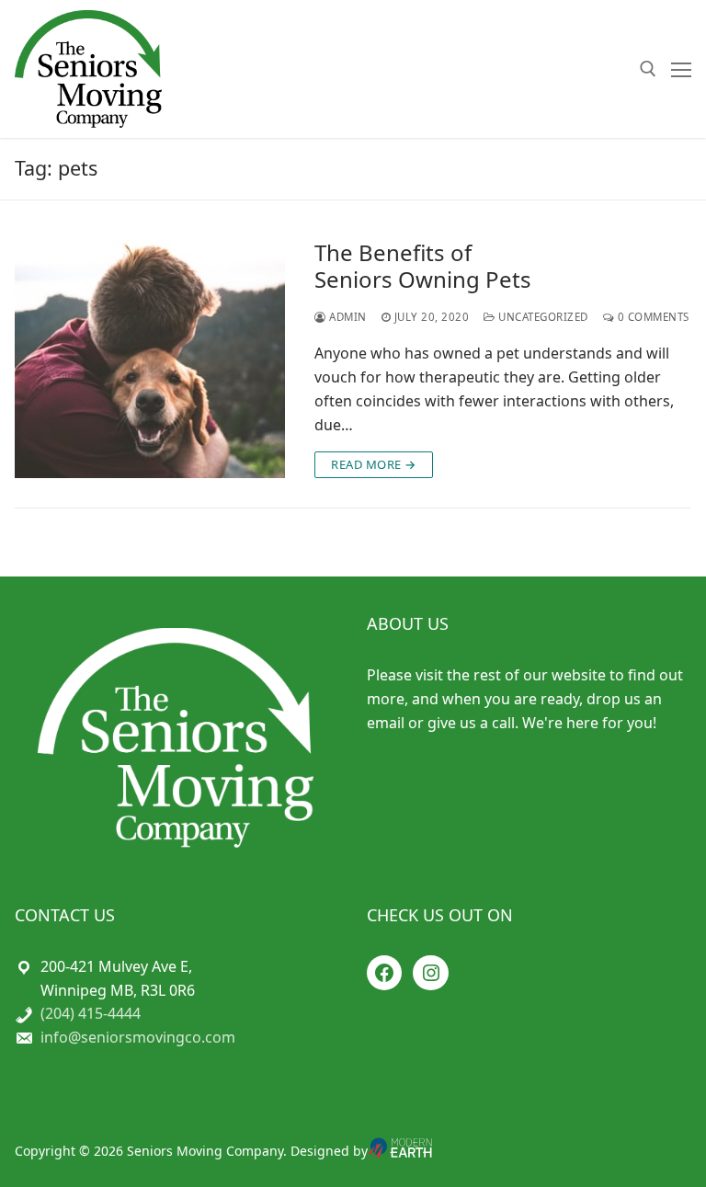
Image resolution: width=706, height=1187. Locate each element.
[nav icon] (681, 69)
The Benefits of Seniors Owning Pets (422, 265)
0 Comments (651, 317)
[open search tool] (648, 69)
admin (346, 317)
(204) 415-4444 (90, 1013)
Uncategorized (541, 317)
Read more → (373, 464)
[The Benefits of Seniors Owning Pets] (150, 358)
